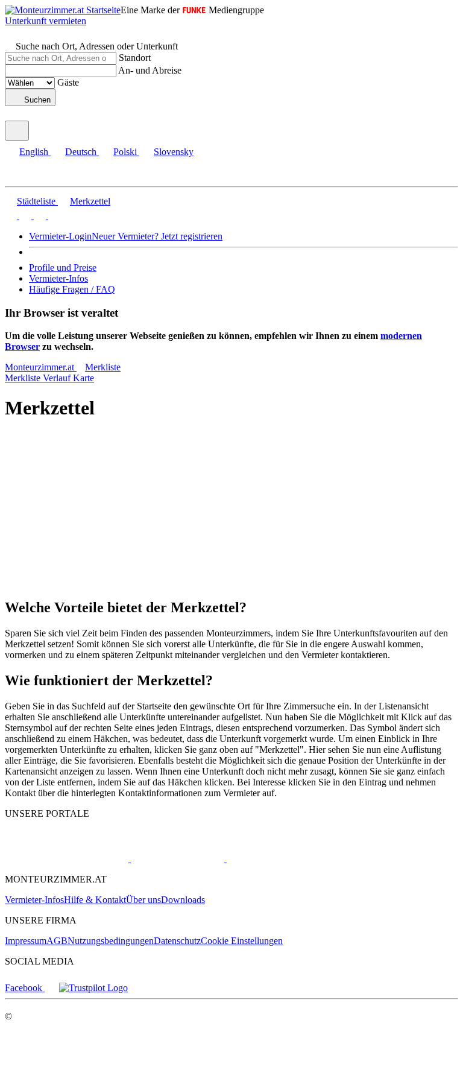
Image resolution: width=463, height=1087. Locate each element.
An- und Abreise (149, 70)
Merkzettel (90, 201)
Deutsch (80, 152)
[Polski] (38, 216)
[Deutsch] (24, 216)
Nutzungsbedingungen (111, 941)
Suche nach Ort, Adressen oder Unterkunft (97, 46)
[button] (21, 176)
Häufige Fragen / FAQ (72, 289)
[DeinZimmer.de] (288, 859)
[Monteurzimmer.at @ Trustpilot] (93, 988)
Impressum (25, 941)
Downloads (183, 900)
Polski (125, 152)
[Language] (17, 131)
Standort (135, 57)
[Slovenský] (53, 216)
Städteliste (36, 201)
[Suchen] (11, 35)
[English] (11, 216)
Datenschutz (177, 941)
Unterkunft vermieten (45, 21)
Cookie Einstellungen (242, 941)
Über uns (143, 900)
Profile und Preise (62, 267)
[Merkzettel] (11, 115)
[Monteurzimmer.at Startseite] (63, 10)
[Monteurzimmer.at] (66, 859)
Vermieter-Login (60, 236)
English (33, 152)
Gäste (68, 82)
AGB (57, 941)
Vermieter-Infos (58, 278)
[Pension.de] (176, 859)
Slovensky (174, 152)
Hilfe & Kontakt (95, 900)
